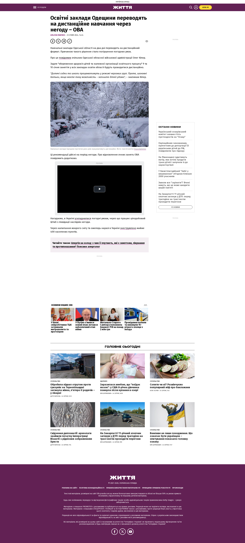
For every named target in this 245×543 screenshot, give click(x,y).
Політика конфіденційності (91, 488)
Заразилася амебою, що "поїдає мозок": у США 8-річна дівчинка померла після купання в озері (120, 387)
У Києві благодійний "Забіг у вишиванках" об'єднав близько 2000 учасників (175, 174)
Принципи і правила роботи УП (156, 488)
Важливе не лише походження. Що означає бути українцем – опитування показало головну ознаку (171, 437)
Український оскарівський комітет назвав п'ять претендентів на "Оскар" (172, 134)
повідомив (65, 57)
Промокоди (177, 488)
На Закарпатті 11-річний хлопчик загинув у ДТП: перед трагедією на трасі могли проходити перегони (174, 198)
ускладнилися (83, 218)
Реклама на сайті (69, 488)
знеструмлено (128, 228)
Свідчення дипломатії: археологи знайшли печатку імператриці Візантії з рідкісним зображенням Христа (71, 437)
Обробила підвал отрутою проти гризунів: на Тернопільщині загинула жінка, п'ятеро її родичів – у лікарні (72, 388)
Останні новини (169, 127)
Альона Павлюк (57, 35)
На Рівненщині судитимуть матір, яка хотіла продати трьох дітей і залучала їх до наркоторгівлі (173, 161)
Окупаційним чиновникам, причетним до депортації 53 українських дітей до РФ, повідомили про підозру (173, 147)
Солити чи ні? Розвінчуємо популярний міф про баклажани (170, 386)
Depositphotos (140, 149)
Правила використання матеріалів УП (123, 488)
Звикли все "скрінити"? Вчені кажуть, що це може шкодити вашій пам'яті (174, 185)
